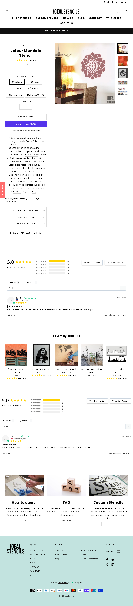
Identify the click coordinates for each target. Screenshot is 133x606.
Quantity (26, 101)
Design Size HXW (25, 77)
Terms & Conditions (89, 559)
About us (59, 550)
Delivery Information (26, 210)
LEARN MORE (24, 520)
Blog (34, 191)
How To (17, 191)
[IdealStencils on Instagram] (112, 564)
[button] (119, 315)
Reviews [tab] (12, 282)
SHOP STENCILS (21, 18)
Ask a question (26, 224)
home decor (31, 154)
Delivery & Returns (89, 550)
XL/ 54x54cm (34, 88)
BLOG (81, 18)
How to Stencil (26, 217)
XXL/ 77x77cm (15, 95)
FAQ (57, 559)
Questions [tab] (29, 282)
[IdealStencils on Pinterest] (107, 564)
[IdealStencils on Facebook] (107, 559)
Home (25, 46)
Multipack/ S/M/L (35, 95)
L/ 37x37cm (16, 88)
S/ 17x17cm (17, 81)
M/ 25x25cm (34, 81)
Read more (66, 520)
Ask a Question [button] (93, 262)
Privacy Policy (87, 555)
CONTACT (95, 18)
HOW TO (68, 18)
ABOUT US (66, 23)
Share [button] (12, 315)
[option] (66, 31)
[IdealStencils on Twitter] (112, 559)
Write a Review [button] (116, 262)
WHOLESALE (113, 18)
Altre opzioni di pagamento (25, 130)
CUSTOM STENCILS (47, 18)
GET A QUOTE (108, 524)
